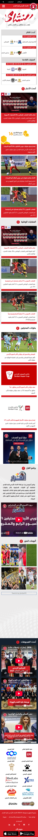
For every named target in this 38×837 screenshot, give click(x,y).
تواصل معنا (32, 817)
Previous (3, 18)
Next (35, 18)
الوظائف (19, 2)
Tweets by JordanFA (19, 593)
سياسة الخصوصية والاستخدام (17, 817)
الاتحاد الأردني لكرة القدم (20, 6)
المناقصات (10, 2)
